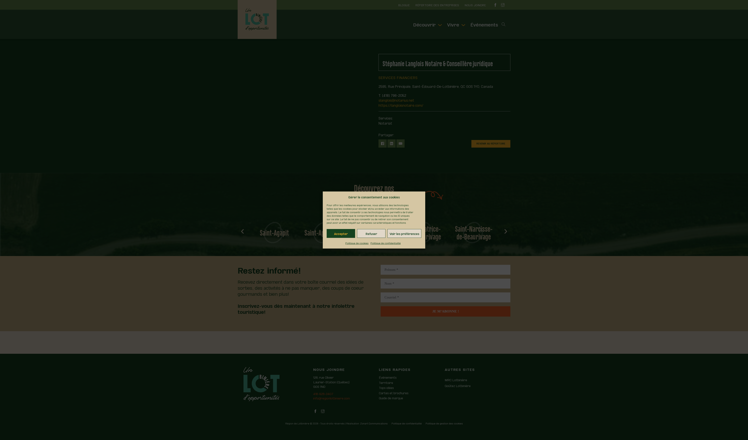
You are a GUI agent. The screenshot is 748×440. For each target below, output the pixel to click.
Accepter (341, 233)
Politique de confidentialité (385, 243)
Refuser (371, 233)
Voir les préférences (404, 233)
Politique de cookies (357, 243)
